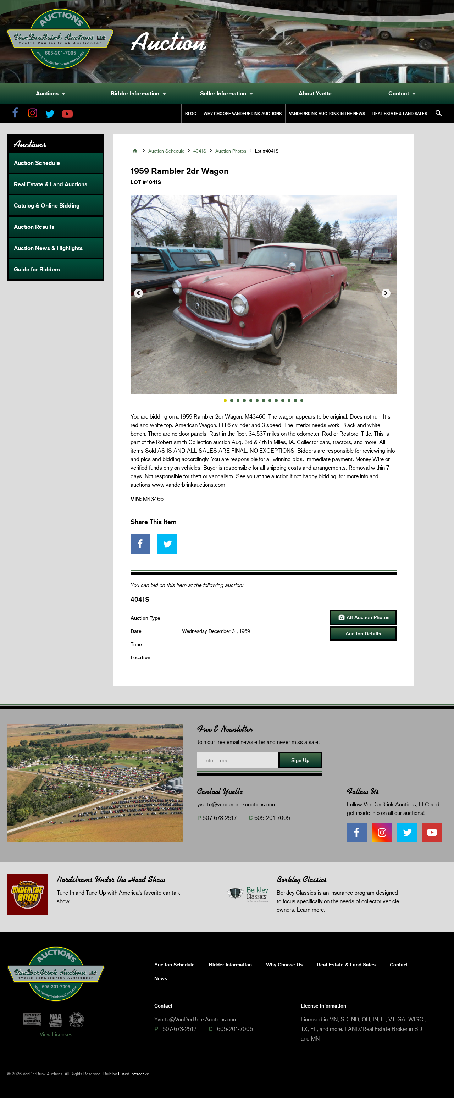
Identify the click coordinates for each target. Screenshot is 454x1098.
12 (295, 400)
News (160, 978)
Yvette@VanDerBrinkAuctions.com (196, 1019)
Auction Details (363, 633)
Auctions (51, 94)
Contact (402, 94)
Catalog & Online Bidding (46, 205)
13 (301, 400)
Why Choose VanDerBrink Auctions (243, 113)
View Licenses (56, 1034)
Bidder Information (139, 94)
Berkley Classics (302, 879)
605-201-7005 (272, 817)
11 (289, 400)
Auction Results (34, 226)
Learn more (310, 909)
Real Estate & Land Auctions (50, 184)
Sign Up (300, 760)
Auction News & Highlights (48, 248)
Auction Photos (230, 151)
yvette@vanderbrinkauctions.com (237, 804)
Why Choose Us (284, 964)
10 (282, 400)
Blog (190, 113)
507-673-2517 (220, 817)
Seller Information (227, 94)
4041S (199, 151)
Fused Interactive (133, 1073)
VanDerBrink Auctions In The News (327, 113)
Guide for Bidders (37, 269)
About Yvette (315, 93)
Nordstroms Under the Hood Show (111, 879)
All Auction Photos (363, 617)
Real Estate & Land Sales (399, 113)
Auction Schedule (37, 162)
